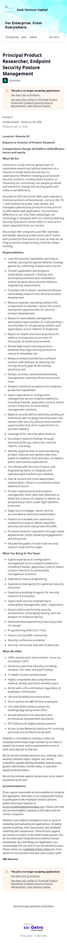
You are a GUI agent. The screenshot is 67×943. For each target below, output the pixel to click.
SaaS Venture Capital (32, 10)
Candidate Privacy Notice (37, 849)
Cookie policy (41, 935)
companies (12, 37)
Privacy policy (26, 935)
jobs (24, 37)
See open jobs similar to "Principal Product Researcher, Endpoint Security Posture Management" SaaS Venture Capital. (34, 102)
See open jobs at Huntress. (25, 95)
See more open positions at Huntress (33, 906)
